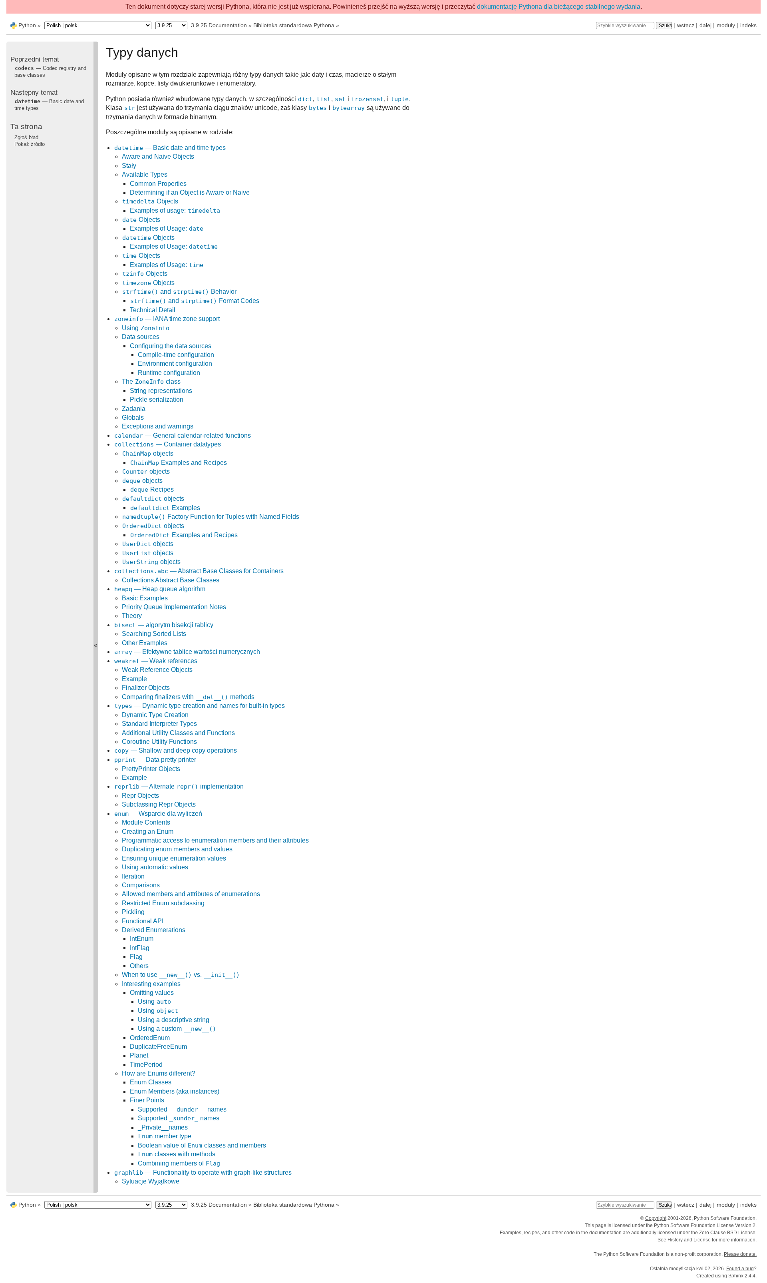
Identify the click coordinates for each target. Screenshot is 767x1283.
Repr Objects (140, 795)
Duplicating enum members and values (177, 849)
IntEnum (141, 938)
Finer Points (147, 1100)
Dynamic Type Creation (155, 714)
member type (164, 1136)
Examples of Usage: (166, 228)
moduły (726, 25)
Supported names (182, 1109)
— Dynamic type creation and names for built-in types (199, 705)
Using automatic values (155, 867)
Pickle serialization (156, 399)
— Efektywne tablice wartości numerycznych (187, 651)
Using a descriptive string (173, 1019)
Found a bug (740, 1268)
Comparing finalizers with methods (188, 696)
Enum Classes (150, 1082)
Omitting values (152, 992)
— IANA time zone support (167, 318)
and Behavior (179, 291)
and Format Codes (194, 300)
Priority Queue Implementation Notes (174, 607)
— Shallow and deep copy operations (175, 750)
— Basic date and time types (170, 147)
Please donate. (740, 1254)
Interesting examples (151, 983)
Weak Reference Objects (157, 669)
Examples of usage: (175, 210)
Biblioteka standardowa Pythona (293, 25)
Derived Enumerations (153, 929)
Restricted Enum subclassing (163, 903)
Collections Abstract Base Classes (170, 580)
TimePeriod (146, 1064)
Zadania (133, 408)
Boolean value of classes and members (202, 1145)
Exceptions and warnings (157, 426)
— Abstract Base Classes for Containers (199, 571)
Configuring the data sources (170, 346)
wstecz (685, 25)
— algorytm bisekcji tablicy (163, 625)
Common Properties (158, 183)
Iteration (133, 876)
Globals (133, 417)
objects (147, 453)
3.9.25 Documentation (219, 25)
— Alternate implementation (179, 786)
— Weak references (155, 660)
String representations (161, 390)
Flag (136, 956)
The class (151, 381)
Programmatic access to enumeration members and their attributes (215, 840)
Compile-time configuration (176, 354)
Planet (139, 1055)
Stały (129, 165)
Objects (150, 201)
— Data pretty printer (155, 759)
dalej (705, 25)
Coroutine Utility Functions (159, 741)
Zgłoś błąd (26, 137)
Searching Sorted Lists (154, 633)
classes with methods (176, 1154)
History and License (689, 1240)
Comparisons (141, 885)
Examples (165, 507)
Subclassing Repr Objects (159, 804)
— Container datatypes (167, 444)
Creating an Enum (147, 831)
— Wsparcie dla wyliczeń (158, 813)
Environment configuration (175, 363)
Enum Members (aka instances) (174, 1091)
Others (139, 965)
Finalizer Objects (146, 687)
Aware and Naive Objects (158, 156)
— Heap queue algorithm (159, 589)
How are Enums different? (158, 1073)
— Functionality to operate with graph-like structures (203, 1172)
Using (145, 328)
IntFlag (139, 947)
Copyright (655, 1218)
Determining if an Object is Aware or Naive (190, 192)
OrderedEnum (150, 1037)
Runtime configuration (169, 372)
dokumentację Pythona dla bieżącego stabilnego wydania (558, 6)
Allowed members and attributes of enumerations (191, 894)
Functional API (142, 921)
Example (134, 678)
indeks (748, 25)
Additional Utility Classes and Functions (178, 732)
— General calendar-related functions (182, 435)
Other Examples (144, 643)
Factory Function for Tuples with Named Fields (210, 516)
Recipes (152, 489)
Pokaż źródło (29, 144)
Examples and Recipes (178, 462)
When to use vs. (181, 974)
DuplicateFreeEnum (158, 1046)
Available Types (144, 174)
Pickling (133, 911)
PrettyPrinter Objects (151, 768)
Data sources (140, 336)
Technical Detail (152, 310)
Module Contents (146, 822)
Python (27, 25)
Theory (132, 615)
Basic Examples (145, 598)
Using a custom (177, 1028)
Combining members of (179, 1163)
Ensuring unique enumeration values (174, 858)
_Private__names (163, 1127)
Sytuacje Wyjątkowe (150, 1181)
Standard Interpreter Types (159, 723)
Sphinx (735, 1276)
